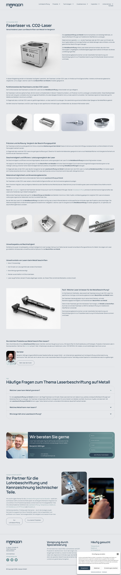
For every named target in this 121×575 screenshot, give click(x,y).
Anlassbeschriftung (79, 190)
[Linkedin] (11, 559)
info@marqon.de (11, 556)
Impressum (104, 572)
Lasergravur (16, 190)
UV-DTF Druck (20, 507)
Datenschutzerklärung (96, 572)
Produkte (55, 4)
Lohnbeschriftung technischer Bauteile (38, 499)
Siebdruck (52, 505)
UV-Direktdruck (11, 507)
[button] (118, 554)
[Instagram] (7, 559)
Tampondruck (44, 505)
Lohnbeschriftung (44, 4)
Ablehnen (97, 568)
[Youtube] (16, 559)
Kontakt (111, 6)
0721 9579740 (10, 554)
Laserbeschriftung (34, 505)
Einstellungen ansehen (111, 568)
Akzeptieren (84, 568)
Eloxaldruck (31, 507)
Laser (78, 40)
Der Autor (20, 352)
